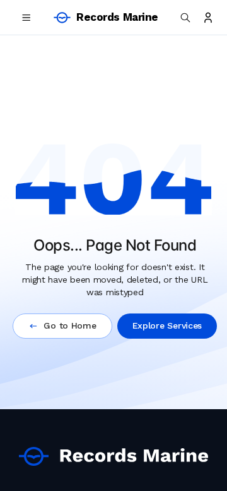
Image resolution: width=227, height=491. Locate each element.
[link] (113, 456)
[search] (185, 17)
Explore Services (167, 325)
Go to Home (70, 325)
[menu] (26, 17)
